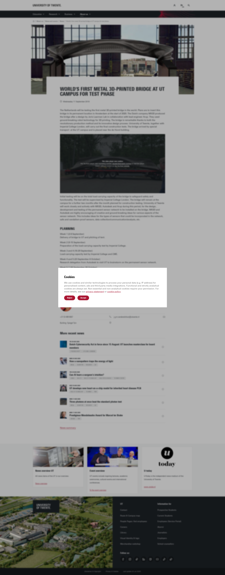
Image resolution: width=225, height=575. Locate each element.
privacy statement (95, 291)
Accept (83, 298)
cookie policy (114, 291)
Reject (69, 298)
